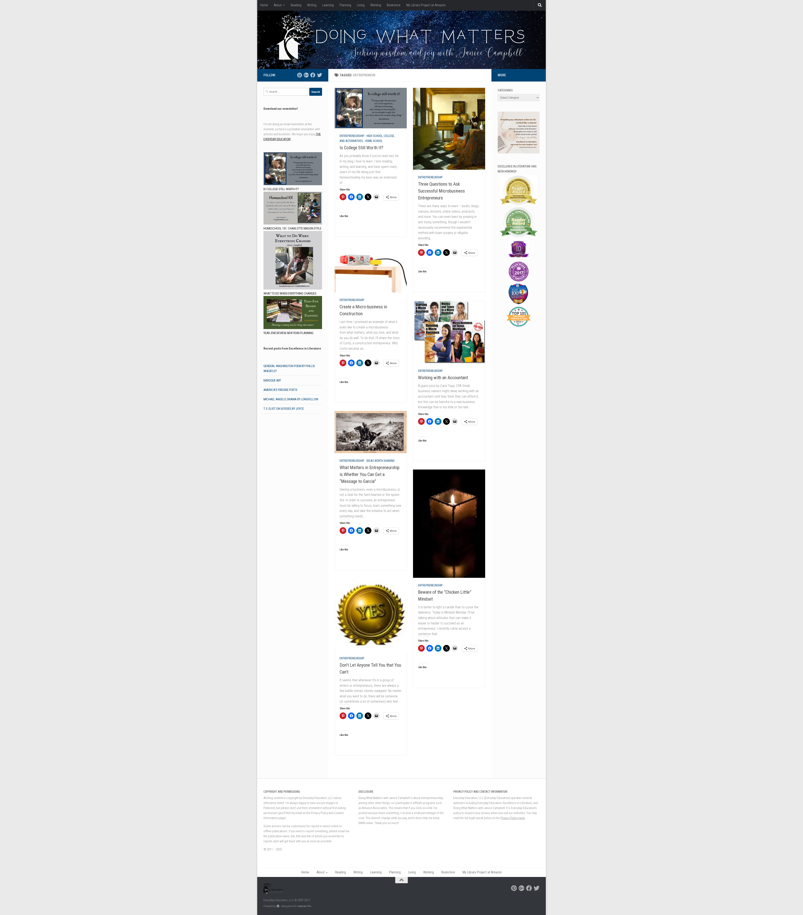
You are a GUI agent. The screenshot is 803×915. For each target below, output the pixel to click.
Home (264, 5)
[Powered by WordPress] (278, 906)
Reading (296, 5)
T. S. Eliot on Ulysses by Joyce (283, 409)
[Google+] (306, 75)
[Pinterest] (299, 75)
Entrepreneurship (352, 136)
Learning (328, 5)
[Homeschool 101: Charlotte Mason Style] (292, 209)
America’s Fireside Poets (280, 390)
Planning (345, 5)
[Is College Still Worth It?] (292, 169)
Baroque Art (272, 380)
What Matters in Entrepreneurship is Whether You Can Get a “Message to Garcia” (369, 474)
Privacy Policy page (513, 818)
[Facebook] (312, 75)
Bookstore (393, 5)
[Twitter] (319, 75)
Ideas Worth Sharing (381, 460)
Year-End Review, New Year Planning (288, 333)
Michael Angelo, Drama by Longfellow (290, 399)
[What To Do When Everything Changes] (292, 261)
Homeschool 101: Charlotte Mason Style (292, 228)
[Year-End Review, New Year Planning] (292, 313)
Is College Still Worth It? (361, 147)
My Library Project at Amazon (426, 5)
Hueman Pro (304, 906)
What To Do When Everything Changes (289, 293)
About (278, 5)
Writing (311, 5)
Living (360, 5)
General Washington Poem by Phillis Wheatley (289, 368)
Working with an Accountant (443, 377)
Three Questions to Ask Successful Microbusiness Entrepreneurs (441, 190)
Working (375, 5)
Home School (373, 141)
